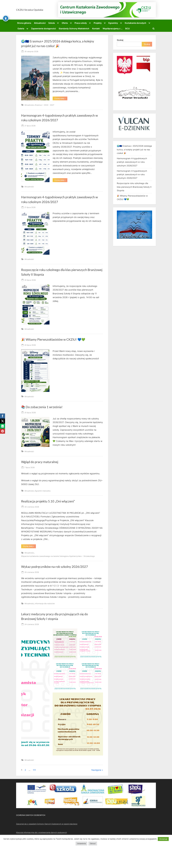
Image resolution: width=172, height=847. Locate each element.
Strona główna (24, 23)
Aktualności (40, 23)
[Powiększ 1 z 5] (74, 632)
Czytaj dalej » (60, 98)
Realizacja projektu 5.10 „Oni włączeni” (48, 501)
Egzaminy (113, 23)
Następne (96, 770)
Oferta (65, 23)
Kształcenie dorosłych (135, 23)
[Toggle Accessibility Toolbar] (6, 18)
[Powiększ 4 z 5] (99, 664)
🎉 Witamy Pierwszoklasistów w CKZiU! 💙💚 (53, 339)
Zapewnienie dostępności (43, 28)
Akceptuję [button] (163, 839)
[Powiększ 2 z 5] (99, 632)
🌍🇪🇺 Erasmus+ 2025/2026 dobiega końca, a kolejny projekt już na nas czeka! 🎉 (134, 149)
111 (34, 770)
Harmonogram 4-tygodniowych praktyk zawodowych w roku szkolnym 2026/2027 (132, 162)
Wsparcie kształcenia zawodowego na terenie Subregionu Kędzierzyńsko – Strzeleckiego (58, 556)
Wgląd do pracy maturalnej (39, 462)
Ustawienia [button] (81, 843)
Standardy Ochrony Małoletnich (74, 28)
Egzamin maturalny (43, 491)
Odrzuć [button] (93, 843)
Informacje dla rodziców (45, 603)
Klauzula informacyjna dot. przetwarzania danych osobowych (41, 832)
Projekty (98, 23)
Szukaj (120, 40)
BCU (127, 28)
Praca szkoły (81, 23)
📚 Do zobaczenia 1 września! (42, 407)
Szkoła (51, 23)
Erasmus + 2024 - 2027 (44, 105)
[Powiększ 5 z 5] (99, 696)
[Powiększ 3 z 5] (74, 664)
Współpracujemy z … (113, 28)
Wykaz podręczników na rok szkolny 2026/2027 (54, 566)
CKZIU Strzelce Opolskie (29, 9)
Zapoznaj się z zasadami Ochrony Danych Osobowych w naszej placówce (46, 824)
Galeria (21, 28)
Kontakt (96, 28)
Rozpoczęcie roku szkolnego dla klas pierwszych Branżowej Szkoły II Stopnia (134, 187)
